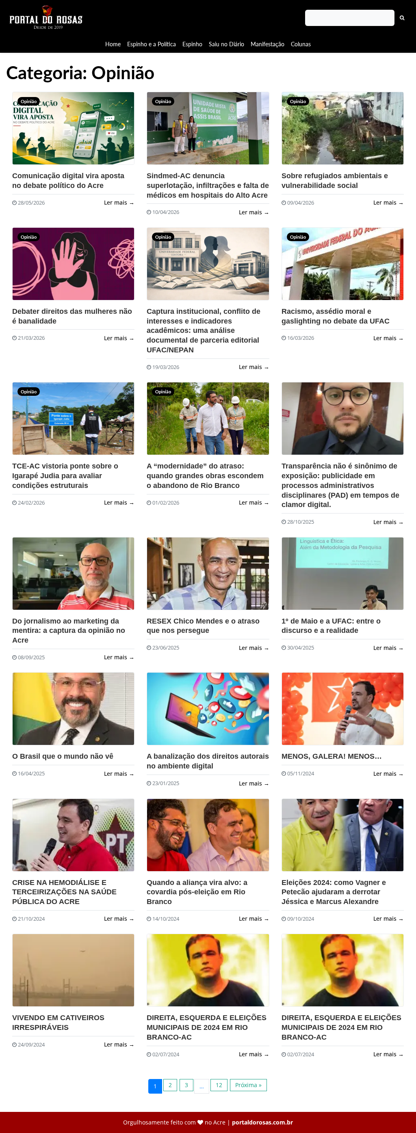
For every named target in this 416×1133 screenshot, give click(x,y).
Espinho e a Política (151, 44)
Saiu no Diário (226, 44)
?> (25, 132)
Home (113, 44)
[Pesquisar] (402, 17)
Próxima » (248, 1085)
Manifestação (267, 44)
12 (219, 1085)
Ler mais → (119, 202)
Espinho (192, 44)
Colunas (301, 44)
